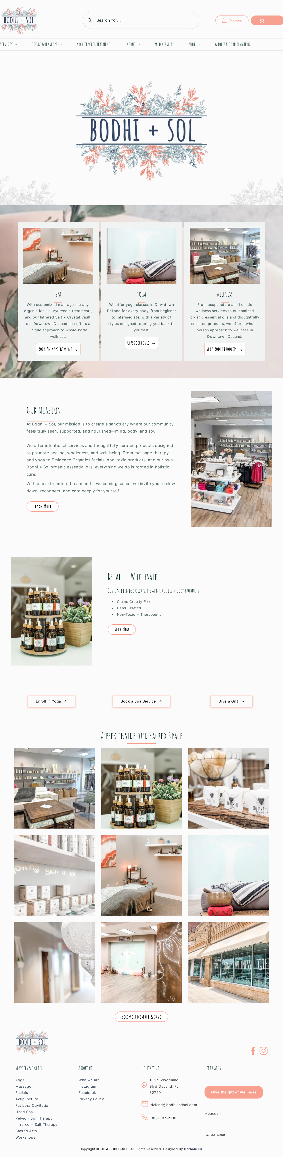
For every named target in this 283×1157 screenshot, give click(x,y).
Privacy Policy (91, 1099)
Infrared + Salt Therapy (36, 1124)
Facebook (87, 1092)
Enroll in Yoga (48, 701)
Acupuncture (26, 1099)
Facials (21, 1092)
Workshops (25, 1137)
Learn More (42, 506)
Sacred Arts (26, 1131)
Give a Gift (228, 701)
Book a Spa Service (138, 701)
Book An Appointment (55, 349)
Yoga (20, 1080)
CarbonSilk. (193, 1149)
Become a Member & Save (141, 1017)
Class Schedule (138, 343)
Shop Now (122, 629)
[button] (141, 20)
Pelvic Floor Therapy (34, 1118)
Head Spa (24, 1112)
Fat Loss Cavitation (32, 1105)
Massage (23, 1086)
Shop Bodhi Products (222, 349)
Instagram (87, 1086)
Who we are (89, 1080)
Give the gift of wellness (233, 1092)
